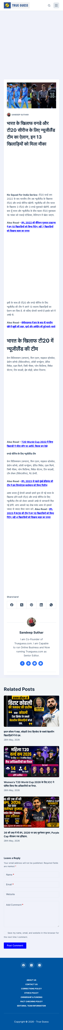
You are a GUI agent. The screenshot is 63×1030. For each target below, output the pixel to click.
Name (10, 874)
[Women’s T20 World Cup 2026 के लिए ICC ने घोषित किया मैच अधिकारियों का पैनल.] (31, 761)
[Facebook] (12, 605)
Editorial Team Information (31, 1006)
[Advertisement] (31, 43)
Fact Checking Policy (31, 1001)
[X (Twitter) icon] (34, 663)
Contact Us (31, 984)
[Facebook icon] (22, 663)
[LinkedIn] (41, 605)
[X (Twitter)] (22, 605)
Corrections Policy (31, 988)
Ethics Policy (31, 993)
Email (10, 884)
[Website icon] (28, 663)
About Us (31, 980)
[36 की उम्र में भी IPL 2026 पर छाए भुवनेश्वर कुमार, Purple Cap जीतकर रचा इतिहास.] (31, 812)
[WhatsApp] (51, 605)
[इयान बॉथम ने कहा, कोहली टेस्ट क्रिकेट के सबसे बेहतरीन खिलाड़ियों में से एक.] (31, 711)
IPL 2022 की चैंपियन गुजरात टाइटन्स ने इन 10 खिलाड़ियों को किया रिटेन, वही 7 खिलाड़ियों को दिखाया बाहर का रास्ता (31, 226)
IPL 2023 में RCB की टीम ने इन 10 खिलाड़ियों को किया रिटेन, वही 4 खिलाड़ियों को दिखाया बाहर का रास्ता (30, 513)
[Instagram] (40, 965)
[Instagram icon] (40, 663)
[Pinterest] (31, 605)
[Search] (49, 5)
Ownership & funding (31, 997)
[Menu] (56, 5)
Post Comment (15, 945)
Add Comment (14, 904)
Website (10, 894)
